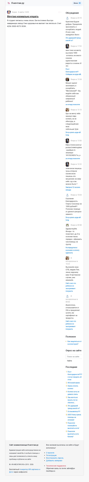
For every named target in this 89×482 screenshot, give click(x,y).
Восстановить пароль (54, 458)
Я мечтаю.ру (15, 3)
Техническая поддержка (56, 466)
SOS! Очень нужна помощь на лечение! (74, 417)
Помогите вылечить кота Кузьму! (73, 433)
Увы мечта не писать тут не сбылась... (73, 400)
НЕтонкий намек (74, 383)
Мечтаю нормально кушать (23, 16)
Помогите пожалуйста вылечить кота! (73, 425)
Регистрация (51, 455)
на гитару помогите (73, 104)
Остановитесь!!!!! (74, 411)
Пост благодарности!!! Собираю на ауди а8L (73, 71)
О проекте (50, 453)
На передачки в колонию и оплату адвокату (72, 250)
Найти (69, 361)
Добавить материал (54, 461)
